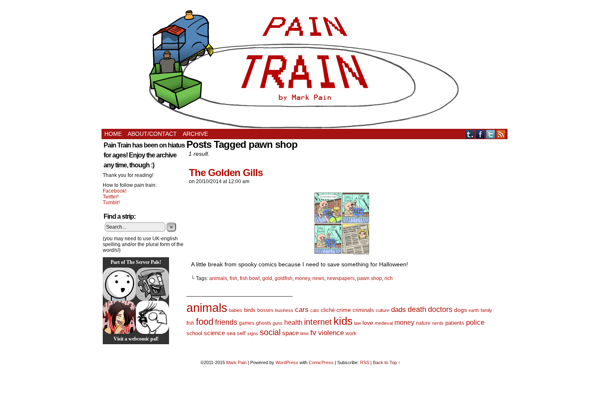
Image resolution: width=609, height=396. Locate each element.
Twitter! (110, 197)
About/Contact (152, 133)
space (290, 332)
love (367, 322)
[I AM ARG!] (152, 284)
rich (388, 278)
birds (250, 310)
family (486, 310)
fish (233, 278)
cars (302, 310)
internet (318, 321)
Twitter (491, 134)
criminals (363, 310)
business (284, 310)
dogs (460, 310)
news (318, 278)
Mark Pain (236, 362)
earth (474, 310)
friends (226, 322)
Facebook (480, 134)
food (204, 321)
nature (423, 323)
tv (313, 332)
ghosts (263, 323)
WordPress (287, 362)
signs (252, 333)
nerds (438, 323)
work (351, 333)
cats (314, 310)
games (246, 323)
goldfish (283, 278)
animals (218, 278)
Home (113, 133)
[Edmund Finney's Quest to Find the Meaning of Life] (152, 317)
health (293, 322)
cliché (328, 310)
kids (343, 321)
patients (454, 323)
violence (331, 333)
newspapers (341, 278)
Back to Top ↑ (387, 362)
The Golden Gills (226, 172)
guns (278, 323)
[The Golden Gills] (342, 252)
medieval (384, 323)
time (304, 333)
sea (231, 333)
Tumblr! (111, 202)
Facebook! (114, 191)
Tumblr (470, 134)
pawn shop (369, 278)
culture (382, 310)
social (270, 332)
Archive (195, 133)
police (475, 322)
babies (235, 310)
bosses (265, 310)
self (241, 333)
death (417, 309)
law (357, 323)
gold (267, 278)
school (194, 333)
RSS (501, 134)
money (302, 278)
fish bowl (250, 278)
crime (343, 310)
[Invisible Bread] (119, 284)
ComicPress (321, 362)
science (214, 333)
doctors (440, 309)
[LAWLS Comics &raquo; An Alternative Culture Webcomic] (119, 317)
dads (398, 309)
